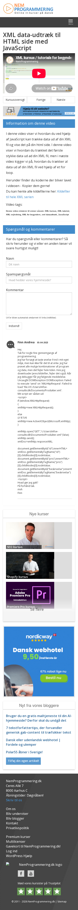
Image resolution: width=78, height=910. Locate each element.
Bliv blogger (15, 818)
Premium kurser (18, 837)
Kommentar (15, 290)
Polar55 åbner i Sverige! (24, 752)
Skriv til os (14, 800)
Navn (10, 258)
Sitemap (62, 901)
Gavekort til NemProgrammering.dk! (33, 846)
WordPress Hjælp (19, 856)
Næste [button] (63, 100)
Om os (11, 809)
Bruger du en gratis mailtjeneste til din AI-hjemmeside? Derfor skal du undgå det (39, 718)
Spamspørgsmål (18, 274)
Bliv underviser (17, 813)
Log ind (11, 851)
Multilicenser (15, 841)
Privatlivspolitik (17, 828)
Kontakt (12, 823)
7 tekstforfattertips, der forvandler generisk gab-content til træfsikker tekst (38, 730)
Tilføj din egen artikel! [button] (23, 761)
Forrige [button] (39, 100)
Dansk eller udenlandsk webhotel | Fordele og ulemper (33, 742)
